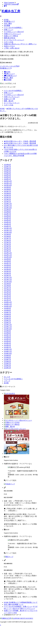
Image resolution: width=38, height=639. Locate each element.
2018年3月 (7, 368)
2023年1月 (7, 251)
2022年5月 (7, 267)
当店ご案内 (8, 23)
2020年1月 (7, 323)
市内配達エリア (9, 21)
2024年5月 (7, 218)
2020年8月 (7, 310)
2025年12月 (8, 181)
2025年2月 (7, 199)
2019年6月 (7, 337)
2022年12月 (8, 253)
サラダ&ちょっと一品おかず (14, 32)
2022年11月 (8, 255)
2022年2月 (7, 273)
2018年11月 (8, 351)
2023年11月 (8, 230)
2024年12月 (8, 203)
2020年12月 (8, 302)
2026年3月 (7, 175)
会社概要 (7, 25)
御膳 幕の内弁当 (9, 38)
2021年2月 (7, 298)
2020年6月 (7, 314)
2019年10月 (8, 329)
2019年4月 (7, 341)
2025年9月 (7, 187)
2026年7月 (7, 167)
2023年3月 (7, 247)
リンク (21, 604)
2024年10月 (8, 208)
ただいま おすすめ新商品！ (13, 379)
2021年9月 (7, 284)
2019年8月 (7, 333)
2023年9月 (7, 234)
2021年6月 (7, 290)
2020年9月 (7, 308)
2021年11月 (8, 279)
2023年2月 (7, 249)
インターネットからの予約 (9, 66)
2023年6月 (7, 240)
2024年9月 (7, 210)
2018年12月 (8, 349)
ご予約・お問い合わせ (11, 48)
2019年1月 (7, 347)
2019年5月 (7, 339)
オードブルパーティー (11, 103)
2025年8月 (7, 189)
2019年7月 (7, 335)
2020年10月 (8, 306)
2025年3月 (7, 197)
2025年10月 (8, 185)
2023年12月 (8, 228)
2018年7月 (7, 359)
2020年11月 (8, 304)
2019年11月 (8, 327)
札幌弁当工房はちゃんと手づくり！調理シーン (20, 44)
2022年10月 (8, 257)
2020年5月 (7, 316)
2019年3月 (7, 343)
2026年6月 (7, 169)
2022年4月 (7, 269)
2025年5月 (7, 195)
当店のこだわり (9, 46)
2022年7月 (7, 263)
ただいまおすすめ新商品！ (13, 27)
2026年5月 (7, 171)
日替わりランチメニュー (12, 34)
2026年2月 (7, 177)
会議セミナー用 (9, 99)
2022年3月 (7, 271)
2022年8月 (7, 261)
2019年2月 (7, 345)
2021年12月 (8, 277)
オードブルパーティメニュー (14, 40)
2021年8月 (7, 286)
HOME (6, 19)
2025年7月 (7, 191)
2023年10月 (8, 232)
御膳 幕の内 (8, 101)
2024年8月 (7, 212)
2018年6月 (7, 361)
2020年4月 (7, 318)
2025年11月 (8, 183)
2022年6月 (7, 265)
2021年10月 (8, 281)
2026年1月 (7, 179)
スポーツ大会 (8, 42)
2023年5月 (7, 242)
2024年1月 (7, 226)
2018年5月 (7, 364)
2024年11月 (8, 206)
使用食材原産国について (28, 602)
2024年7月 (7, 214)
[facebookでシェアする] (6, 6)
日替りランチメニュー (11, 97)
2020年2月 (7, 320)
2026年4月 (7, 173)
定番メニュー (8, 29)
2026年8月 (7, 165)
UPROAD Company (10, 4)
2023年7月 (7, 238)
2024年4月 (7, 220)
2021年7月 (7, 288)
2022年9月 (7, 259)
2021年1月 (7, 300)
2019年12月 (8, 325)
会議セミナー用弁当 (11, 36)
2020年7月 (7, 312)
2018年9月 (7, 355)
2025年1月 (7, 201)
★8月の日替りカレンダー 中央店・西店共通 (20, 143)
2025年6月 (7, 193)
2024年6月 (7, 216)
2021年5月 (7, 292)
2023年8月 (7, 236)
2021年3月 (7, 296)
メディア (7, 381)
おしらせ (7, 377)
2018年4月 (7, 366)
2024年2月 (7, 224)
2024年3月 (7, 222)
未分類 (6, 383)
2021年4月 (7, 294)
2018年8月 (7, 357)
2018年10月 (8, 353)
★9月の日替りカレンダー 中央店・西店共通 (20, 141)
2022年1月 (7, 275)
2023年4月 (7, 245)
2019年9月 (7, 331)
